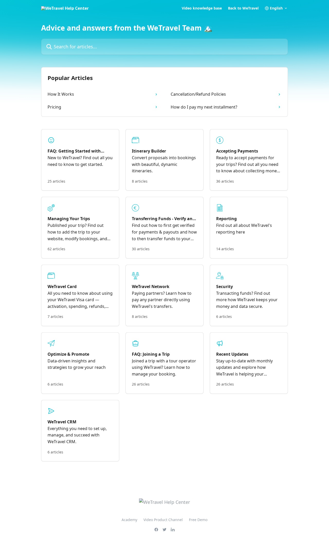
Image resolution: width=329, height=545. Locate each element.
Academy (129, 519)
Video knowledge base (202, 8)
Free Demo (198, 519)
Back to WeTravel (243, 8)
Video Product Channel (163, 519)
